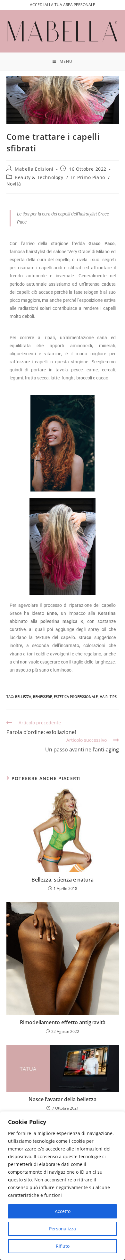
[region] (62, 1185)
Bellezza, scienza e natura (62, 879)
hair (104, 696)
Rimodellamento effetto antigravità (62, 1022)
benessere (42, 696)
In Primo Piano (88, 177)
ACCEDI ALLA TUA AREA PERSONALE (62, 4)
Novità (13, 184)
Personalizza (62, 1229)
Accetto (63, 1211)
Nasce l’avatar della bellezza (62, 1099)
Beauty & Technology (39, 177)
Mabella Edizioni (34, 169)
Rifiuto (63, 1246)
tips (113, 696)
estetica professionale (76, 696)
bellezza (23, 696)
